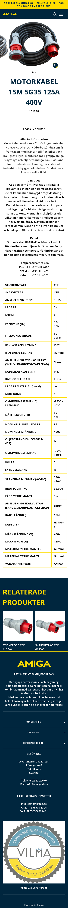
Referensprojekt (33, 742)
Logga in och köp (34, 129)
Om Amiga (33, 732)
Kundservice (33, 721)
